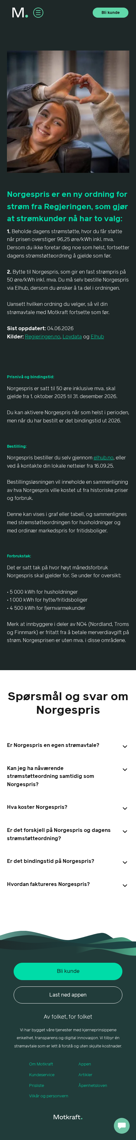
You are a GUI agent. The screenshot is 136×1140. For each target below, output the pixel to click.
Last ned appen (68, 995)
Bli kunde (111, 13)
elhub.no (104, 457)
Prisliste (36, 1086)
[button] (38, 13)
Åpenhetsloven (92, 1086)
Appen (84, 1064)
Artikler (85, 1075)
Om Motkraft (41, 1064)
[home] (20, 13)
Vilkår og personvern (48, 1096)
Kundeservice (41, 1075)
